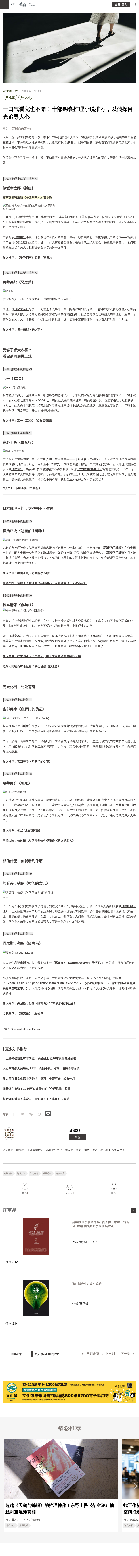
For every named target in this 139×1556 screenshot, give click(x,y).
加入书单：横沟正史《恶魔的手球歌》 (27, 573)
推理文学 (23, 1525)
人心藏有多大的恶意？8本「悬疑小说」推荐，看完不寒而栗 (41, 1068)
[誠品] (23, 4)
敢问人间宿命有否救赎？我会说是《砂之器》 (32, 666)
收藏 (12, 97)
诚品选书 (47, 1173)
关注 (78, 1137)
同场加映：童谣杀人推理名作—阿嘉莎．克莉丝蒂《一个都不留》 (45, 583)
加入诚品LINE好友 (47, 1354)
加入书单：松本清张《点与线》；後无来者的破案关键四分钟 (42, 656)
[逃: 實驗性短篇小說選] (36, 1298)
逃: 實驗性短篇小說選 (87, 1283)
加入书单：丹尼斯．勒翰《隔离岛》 (26, 1003)
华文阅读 (10, 1525)
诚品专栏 (8, 1173)
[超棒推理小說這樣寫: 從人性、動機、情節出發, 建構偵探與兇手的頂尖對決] (36, 1236)
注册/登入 (121, 4)
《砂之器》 (16, 635)
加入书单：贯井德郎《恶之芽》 (23, 329)
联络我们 (17, 1354)
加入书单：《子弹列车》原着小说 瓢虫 (28, 257)
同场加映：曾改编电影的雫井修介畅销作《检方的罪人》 (39, 840)
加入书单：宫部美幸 (16, 761)
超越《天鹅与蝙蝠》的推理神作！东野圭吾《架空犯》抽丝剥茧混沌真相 (59, 1508)
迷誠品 (75, 1130)
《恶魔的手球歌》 (112, 547)
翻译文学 (21, 1173)
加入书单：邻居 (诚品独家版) (21, 830)
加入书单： (9, 488)
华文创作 (34, 1173)
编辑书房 (60, 1173)
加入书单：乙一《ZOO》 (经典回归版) (27, 420)
